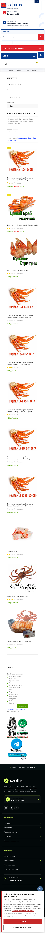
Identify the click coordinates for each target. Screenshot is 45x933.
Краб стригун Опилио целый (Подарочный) (22, 225)
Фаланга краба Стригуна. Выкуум (19, 641)
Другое (11, 703)
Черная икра (13, 696)
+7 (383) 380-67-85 (8, 916)
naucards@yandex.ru (35, 915)
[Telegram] (11, 808)
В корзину (18, 175)
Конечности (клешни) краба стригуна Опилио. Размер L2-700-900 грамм (20, 363)
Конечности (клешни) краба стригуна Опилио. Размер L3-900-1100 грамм (20, 411)
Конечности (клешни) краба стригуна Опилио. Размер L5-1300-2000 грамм (20, 505)
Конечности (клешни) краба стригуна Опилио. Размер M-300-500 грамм (20, 179)
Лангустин (12, 699)
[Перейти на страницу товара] (22, 160)
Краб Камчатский (15, 676)
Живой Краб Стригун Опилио (17, 596)
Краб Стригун (13, 678)
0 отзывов (20, 228)
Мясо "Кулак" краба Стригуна (17, 270)
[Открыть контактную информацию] (37, 1)
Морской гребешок (15, 687)
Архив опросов (20, 709)
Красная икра (13, 694)
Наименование (22, 138)
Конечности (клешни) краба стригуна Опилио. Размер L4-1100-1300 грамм (20, 458)
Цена (29, 138)
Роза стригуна (12, 551)
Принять (22, 922)
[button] (22, 48)
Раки (10, 689)
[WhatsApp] (16, 808)
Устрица (12, 692)
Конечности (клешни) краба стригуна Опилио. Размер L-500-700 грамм (20, 316)
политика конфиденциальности (23, 910)
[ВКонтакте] (6, 808)
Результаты (10, 709)
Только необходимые (22, 927)
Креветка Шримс (14, 683)
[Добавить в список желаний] (29, 175)
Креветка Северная (15, 685)
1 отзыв (19, 183)
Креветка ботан (14, 680)
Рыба (10, 701)
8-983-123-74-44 (30, 767)
